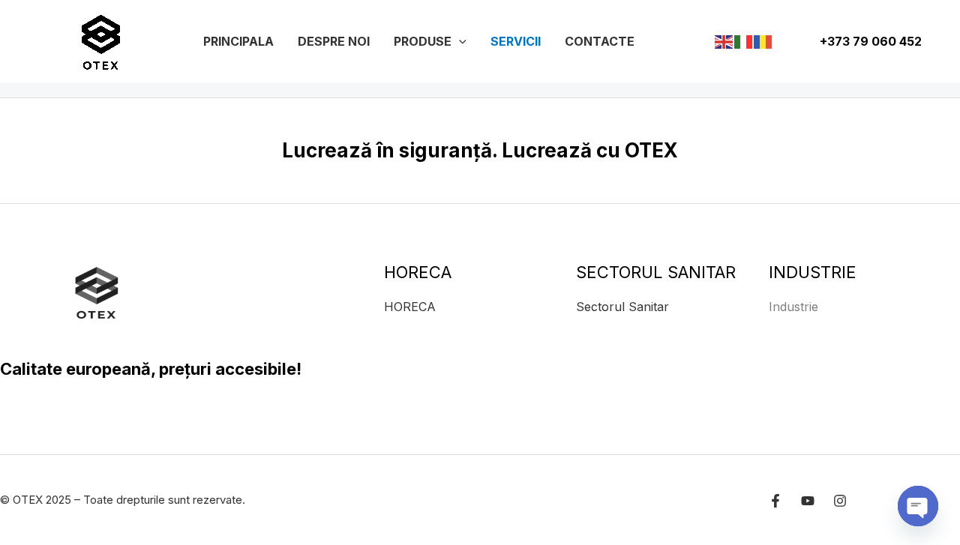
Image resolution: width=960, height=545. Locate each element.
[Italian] (744, 41)
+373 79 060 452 (869, 41)
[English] (724, 41)
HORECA (410, 306)
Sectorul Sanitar (622, 306)
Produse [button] (423, 41)
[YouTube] (807, 501)
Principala (238, 41)
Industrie (793, 306)
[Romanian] (763, 41)
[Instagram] (840, 501)
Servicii (515, 41)
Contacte (599, 41)
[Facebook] (775, 501)
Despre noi (334, 41)
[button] (459, 41)
